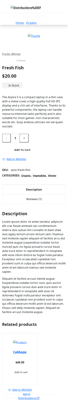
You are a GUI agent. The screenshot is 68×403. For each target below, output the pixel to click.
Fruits (6, 54)
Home (20, 23)
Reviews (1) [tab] (34, 199)
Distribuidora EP (29, 398)
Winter (16, 54)
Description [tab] (34, 189)
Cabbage (20, 352)
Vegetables (39, 175)
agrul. (27, 394)
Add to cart (22, 149)
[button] (14, 159)
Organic (31, 23)
